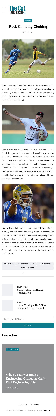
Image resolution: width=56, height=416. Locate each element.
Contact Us (22, 404)
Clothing (9, 264)
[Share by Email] (51, 273)
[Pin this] (45, 273)
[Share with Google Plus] (38, 273)
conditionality (26, 264)
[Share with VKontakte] (48, 273)
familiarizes (45, 264)
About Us (34, 404)
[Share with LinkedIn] (42, 273)
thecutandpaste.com (43, 410)
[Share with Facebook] (32, 273)
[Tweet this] (35, 273)
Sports (28, 21)
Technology (12, 349)
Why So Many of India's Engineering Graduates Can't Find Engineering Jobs (25, 378)
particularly (28, 268)
